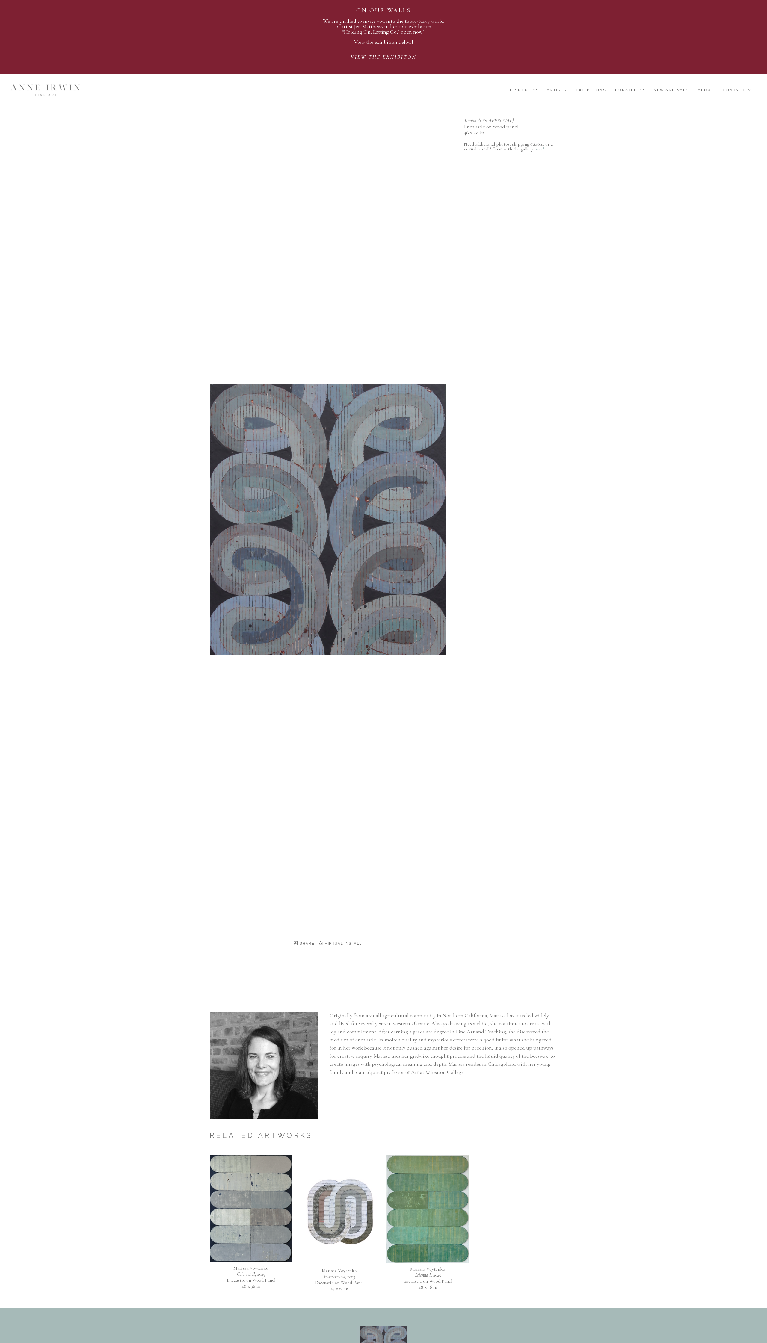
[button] (524, 90)
